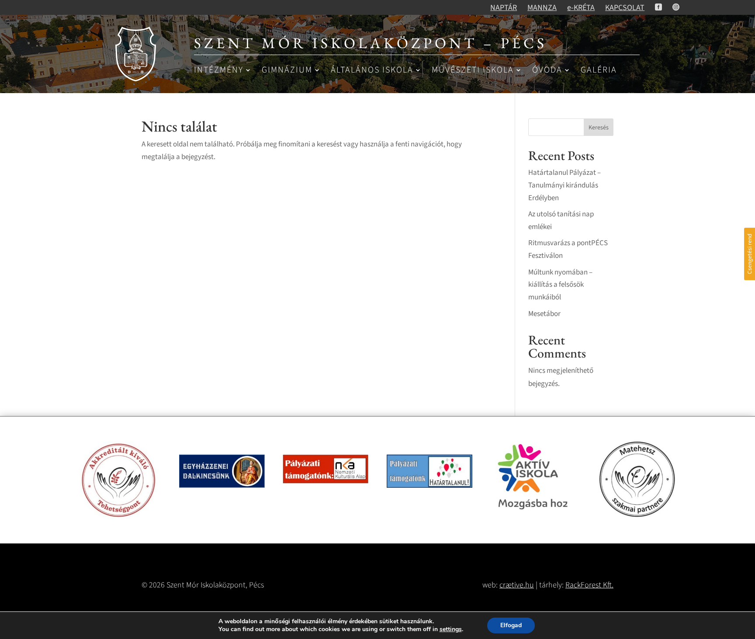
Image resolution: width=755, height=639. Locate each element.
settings (451, 629)
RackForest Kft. (589, 585)
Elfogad (511, 625)
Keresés (599, 127)
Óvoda (547, 70)
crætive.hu (516, 585)
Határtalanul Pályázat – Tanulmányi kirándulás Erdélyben (564, 185)
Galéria (599, 70)
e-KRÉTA (581, 7)
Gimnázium (287, 70)
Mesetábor (544, 314)
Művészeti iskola (473, 70)
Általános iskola (372, 70)
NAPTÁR (503, 7)
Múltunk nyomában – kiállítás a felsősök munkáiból (560, 285)
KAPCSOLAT (624, 7)
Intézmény (218, 70)
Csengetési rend (749, 254)
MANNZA (542, 7)
